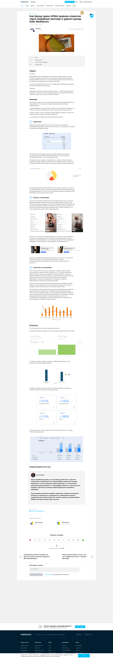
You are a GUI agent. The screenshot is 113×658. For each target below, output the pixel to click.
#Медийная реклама (33, 13)
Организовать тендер (70, 1)
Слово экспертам (40, 5)
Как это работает (24, 647)
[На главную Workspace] (26, 634)
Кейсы (22, 5)
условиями (42, 654)
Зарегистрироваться (88, 1)
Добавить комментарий (36, 574)
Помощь (63, 652)
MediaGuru (38, 28)
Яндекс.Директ (65, 522)
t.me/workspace (52, 634)
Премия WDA (78, 645)
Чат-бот (79, 634)
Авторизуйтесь (48, 574)
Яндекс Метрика (39, 522)
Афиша (32, 5)
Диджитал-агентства (39, 645)
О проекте (64, 645)
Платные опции (65, 650)
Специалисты (37, 647)
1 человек (51, 548)
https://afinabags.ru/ (37, 511)
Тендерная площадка (25, 645)
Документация (49, 5)
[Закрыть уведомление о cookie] (92, 656)
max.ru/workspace (61, 634)
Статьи (27, 5)
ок (84, 655)
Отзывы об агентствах (39, 650)
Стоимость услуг (38, 652)
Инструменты (78, 647)
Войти (81, 1)
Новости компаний (59, 5)
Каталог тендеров (24, 650)
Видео (74, 5)
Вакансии (77, 650)
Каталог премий (79, 652)
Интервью (68, 5)
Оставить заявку (80, 626)
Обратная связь (88, 634)
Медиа (33, 1)
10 (78, 539)
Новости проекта (65, 647)
